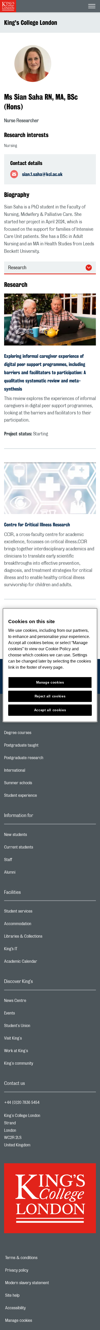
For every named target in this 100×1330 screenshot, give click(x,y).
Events (30, 1014)
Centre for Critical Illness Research (37, 524)
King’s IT (31, 950)
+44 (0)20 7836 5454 (21, 1103)
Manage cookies (36, 1320)
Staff (28, 861)
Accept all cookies (50, 710)
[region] (50, 665)
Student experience (41, 796)
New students (36, 836)
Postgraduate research (44, 759)
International (35, 771)
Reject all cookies (50, 696)
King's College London (30, 22)
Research (17, 268)
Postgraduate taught (41, 746)
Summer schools (38, 784)
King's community (39, 1064)
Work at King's (36, 1052)
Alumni (30, 873)
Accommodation (38, 925)
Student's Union (37, 1027)
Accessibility (33, 1308)
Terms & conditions (39, 1258)
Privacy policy (34, 1270)
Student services (38, 912)
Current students (39, 848)
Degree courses (38, 734)
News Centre (35, 1002)
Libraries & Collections (43, 937)
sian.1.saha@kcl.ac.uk (42, 174)
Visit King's (33, 1039)
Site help (30, 1295)
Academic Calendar (41, 962)
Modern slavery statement (44, 1283)
